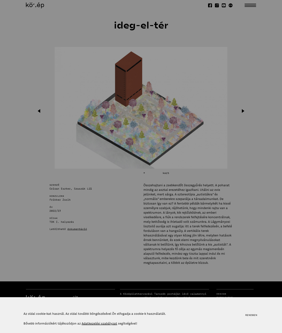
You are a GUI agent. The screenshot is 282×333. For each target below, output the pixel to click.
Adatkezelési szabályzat (99, 323)
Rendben (251, 315)
